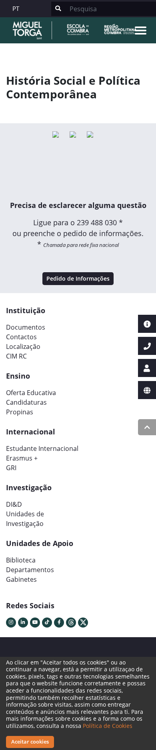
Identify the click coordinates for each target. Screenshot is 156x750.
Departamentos (30, 569)
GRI (11, 467)
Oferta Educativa (31, 392)
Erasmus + (22, 458)
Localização (23, 346)
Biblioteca (21, 560)
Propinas (19, 412)
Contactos (21, 336)
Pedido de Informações (78, 278)
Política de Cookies (107, 726)
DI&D (14, 504)
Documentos (25, 327)
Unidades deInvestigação (25, 519)
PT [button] (15, 8)
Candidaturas (26, 402)
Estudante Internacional (42, 448)
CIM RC (16, 356)
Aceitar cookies (30, 741)
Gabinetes (21, 579)
